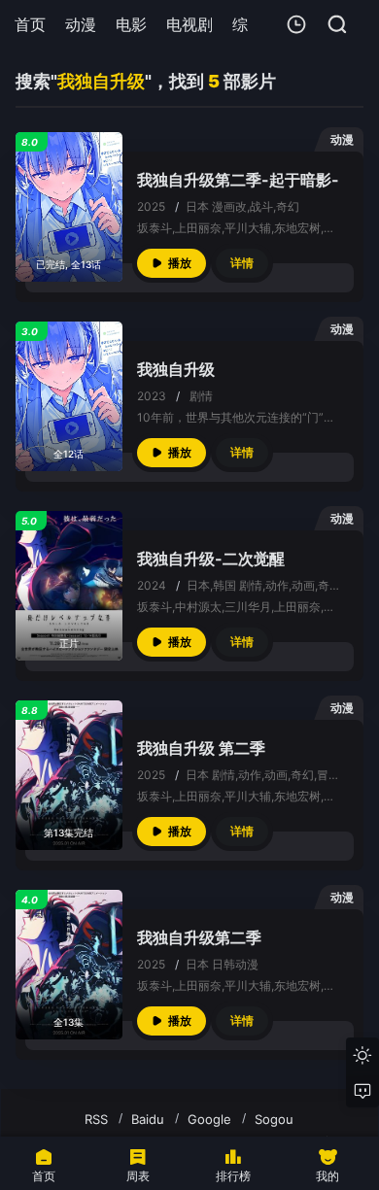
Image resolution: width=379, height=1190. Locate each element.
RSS (96, 1119)
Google (209, 1119)
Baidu (147, 1119)
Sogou (274, 1119)
